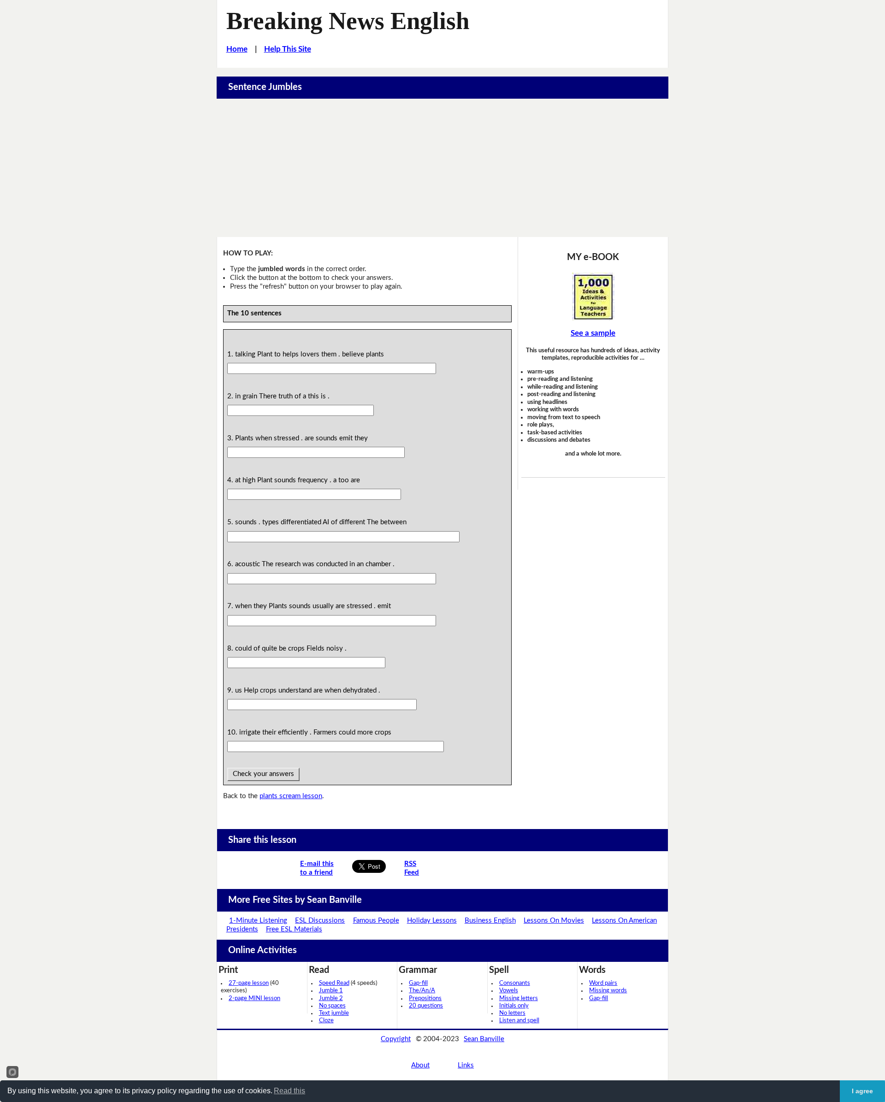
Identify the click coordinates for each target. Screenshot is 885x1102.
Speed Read (334, 983)
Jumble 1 (331, 991)
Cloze (326, 1021)
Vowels (508, 991)
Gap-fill (418, 983)
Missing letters (518, 998)
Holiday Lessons (432, 920)
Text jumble (334, 1013)
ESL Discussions (320, 920)
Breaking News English (347, 21)
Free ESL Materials (294, 929)
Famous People (376, 920)
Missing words (608, 991)
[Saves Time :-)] (593, 296)
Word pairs (603, 983)
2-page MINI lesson (254, 998)
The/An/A (422, 991)
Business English (490, 920)
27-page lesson (249, 983)
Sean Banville (484, 1039)
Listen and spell (519, 1021)
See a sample (593, 333)
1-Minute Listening (258, 920)
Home (237, 49)
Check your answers (263, 773)
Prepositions (425, 998)
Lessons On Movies (554, 920)
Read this (289, 1091)
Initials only (514, 1006)
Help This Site (287, 49)
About (420, 1065)
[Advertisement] (442, 167)
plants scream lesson (291, 796)
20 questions (426, 1006)
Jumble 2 (331, 998)
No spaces (332, 1006)
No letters (512, 1013)
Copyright (396, 1039)
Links (466, 1065)
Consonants (514, 983)
